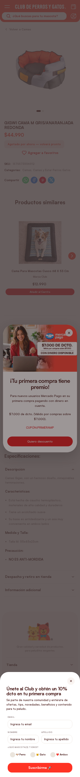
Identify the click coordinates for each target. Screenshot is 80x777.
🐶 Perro (20, 754)
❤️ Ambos (61, 754)
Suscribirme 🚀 (40, 768)
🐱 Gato (40, 754)
